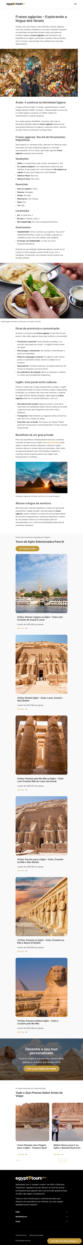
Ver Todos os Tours (27, 549)
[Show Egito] (44, 1212)
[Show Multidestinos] (47, 1216)
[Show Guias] (44, 1221)
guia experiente (53, 442)
